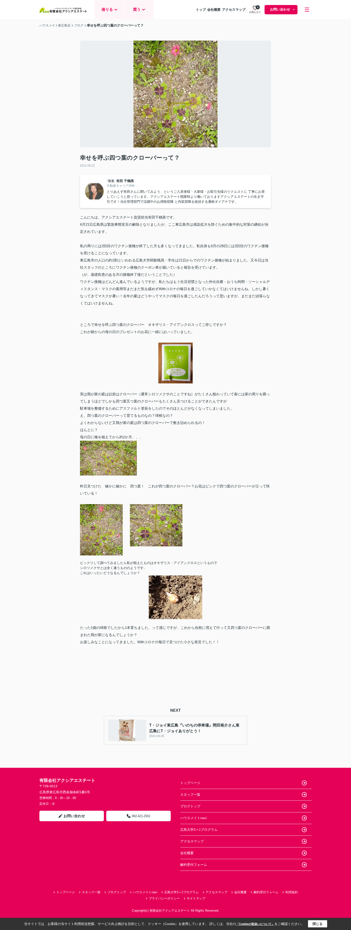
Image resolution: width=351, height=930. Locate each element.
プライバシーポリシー (164, 898)
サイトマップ (196, 898)
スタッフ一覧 (190, 794)
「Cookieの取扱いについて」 (255, 924)
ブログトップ (190, 806)
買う (137, 9)
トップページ (190, 783)
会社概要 (214, 9)
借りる (107, 9)
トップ (201, 9)
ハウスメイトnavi (193, 818)
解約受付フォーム (193, 865)
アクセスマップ (233, 9)
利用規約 (291, 892)
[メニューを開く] (307, 9)
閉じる (318, 924)
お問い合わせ (280, 9)
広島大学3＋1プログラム (199, 829)
